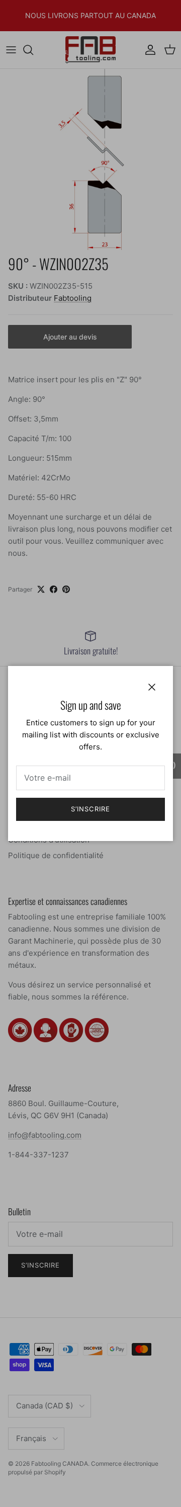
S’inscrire (90, 809)
